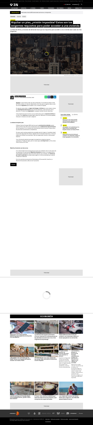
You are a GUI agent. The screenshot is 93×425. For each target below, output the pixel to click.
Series (69, 8)
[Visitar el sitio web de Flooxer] (81, 413)
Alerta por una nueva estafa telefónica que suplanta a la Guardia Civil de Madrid (70, 121)
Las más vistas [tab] (65, 114)
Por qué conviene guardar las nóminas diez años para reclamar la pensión (64, 353)
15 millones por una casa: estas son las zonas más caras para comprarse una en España (46, 359)
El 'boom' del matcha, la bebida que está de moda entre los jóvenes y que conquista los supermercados (46, 397)
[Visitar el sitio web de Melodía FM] (68, 413)
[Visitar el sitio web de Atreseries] (53, 413)
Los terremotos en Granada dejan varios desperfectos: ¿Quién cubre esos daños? (20, 397)
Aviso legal (47, 419)
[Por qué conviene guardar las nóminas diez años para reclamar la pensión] (65, 347)
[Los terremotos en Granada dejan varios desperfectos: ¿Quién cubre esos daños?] (22, 388)
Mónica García (15, 1)
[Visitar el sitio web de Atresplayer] (74, 413)
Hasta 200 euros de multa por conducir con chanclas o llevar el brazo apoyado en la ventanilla (71, 136)
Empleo (24, 16)
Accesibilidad (48, 421)
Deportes (23, 8)
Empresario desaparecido (64, 1)
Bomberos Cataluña (45, 1)
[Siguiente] (82, 1)
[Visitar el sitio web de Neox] (39, 413)
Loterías (32, 8)
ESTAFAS (65, 118)
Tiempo (42, 8)
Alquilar (18, 102)
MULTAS (64, 132)
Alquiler (13, 164)
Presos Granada (28, 1)
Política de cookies (64, 419)
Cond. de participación (73, 419)
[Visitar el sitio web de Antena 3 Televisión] (30, 413)
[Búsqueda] (81, 4)
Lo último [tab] (75, 114)
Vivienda (19, 16)
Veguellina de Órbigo (74, 1)
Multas (64, 125)
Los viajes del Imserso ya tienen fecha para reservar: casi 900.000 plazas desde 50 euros (69, 397)
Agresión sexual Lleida (54, 1)
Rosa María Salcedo (20, 96)
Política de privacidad (55, 419)
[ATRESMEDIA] (14, 413)
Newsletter (78, 8)
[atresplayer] (75, 4)
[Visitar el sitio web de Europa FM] (63, 413)
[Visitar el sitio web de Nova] (44, 413)
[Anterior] (11, 1)
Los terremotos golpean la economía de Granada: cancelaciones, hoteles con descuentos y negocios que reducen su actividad (75, 356)
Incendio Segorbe (35, 1)
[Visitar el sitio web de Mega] (49, 413)
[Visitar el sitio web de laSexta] (35, 413)
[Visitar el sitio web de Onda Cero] (58, 413)
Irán (40, 1)
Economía (46, 316)
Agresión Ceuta (21, 1)
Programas (51, 8)
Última (68, 4)
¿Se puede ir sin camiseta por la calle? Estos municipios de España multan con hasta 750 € (71, 128)
